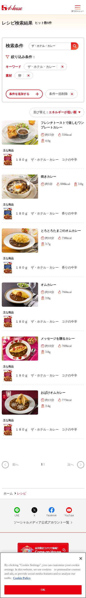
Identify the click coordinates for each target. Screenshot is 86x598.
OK (43, 589)
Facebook (52, 512)
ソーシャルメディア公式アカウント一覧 (41, 522)
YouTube (69, 512)
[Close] (81, 558)
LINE (17, 512)
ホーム (8, 493)
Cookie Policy (22, 578)
